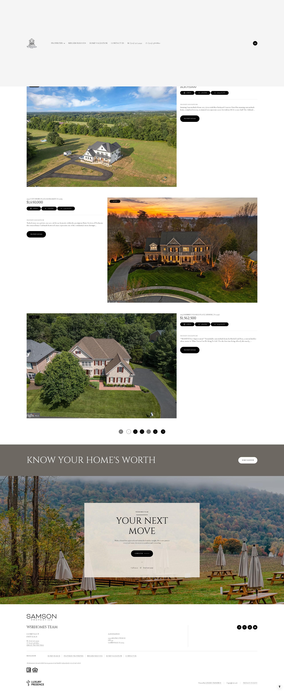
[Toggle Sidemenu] (255, 43)
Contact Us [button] (130, 656)
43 (155, 432)
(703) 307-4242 (148, 568)
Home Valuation (98, 43)
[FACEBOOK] (239, 627)
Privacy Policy (250, 683)
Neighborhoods (77, 43)
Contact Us (117, 43)
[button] (142, 553)
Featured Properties (73, 656)
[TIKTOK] (250, 627)
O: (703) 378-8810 (153, 43)
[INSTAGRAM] (244, 627)
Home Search (54, 656)
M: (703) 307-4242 (135, 43)
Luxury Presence (213, 683)
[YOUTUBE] (255, 627)
